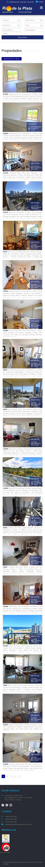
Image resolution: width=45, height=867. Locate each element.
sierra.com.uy (25, 862)
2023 (31, 862)
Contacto (40, 2)
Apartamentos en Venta (11, 59)
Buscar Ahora (22, 37)
